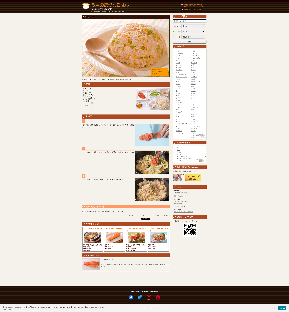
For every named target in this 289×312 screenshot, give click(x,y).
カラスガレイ (180, 65)
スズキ (193, 98)
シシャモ (194, 128)
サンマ (193, 112)
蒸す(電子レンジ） (183, 156)
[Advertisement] (122, 279)
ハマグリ (179, 81)
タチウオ (194, 76)
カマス (193, 60)
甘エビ (193, 88)
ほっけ (178, 51)
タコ (192, 100)
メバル (178, 84)
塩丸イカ (194, 114)
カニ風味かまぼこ (181, 74)
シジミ (178, 98)
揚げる (179, 152)
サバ (177, 95)
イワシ (193, 123)
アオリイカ (194, 107)
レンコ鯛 (194, 63)
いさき (178, 63)
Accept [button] (282, 308)
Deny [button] (274, 308)
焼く (178, 150)
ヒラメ (178, 119)
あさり (178, 88)
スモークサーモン (181, 76)
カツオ (193, 72)
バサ (192, 67)
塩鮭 (192, 95)
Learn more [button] (7, 309)
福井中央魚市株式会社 (181, 192)
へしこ (178, 135)
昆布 (177, 128)
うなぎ (193, 91)
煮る (178, 147)
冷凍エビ (179, 86)
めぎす (178, 121)
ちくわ (193, 51)
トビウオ (179, 102)
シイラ (178, 114)
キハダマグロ (195, 126)
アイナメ (179, 55)
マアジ (178, 105)
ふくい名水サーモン (108, 259)
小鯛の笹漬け (180, 53)
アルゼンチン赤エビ (182, 123)
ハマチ (193, 102)
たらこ (178, 58)
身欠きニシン (195, 81)
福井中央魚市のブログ (181, 196)
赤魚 (192, 86)
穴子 (192, 65)
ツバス (178, 79)
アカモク (194, 55)
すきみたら (194, 116)
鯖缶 (177, 72)
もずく (193, 105)
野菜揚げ (179, 67)
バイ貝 (193, 79)
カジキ (178, 93)
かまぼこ (179, 60)
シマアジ (179, 131)
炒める (179, 154)
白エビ (178, 116)
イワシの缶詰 (195, 58)
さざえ (193, 93)
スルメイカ (179, 100)
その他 (179, 160)
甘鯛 (192, 109)
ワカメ (178, 107)
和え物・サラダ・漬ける (185, 158)
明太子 (193, 84)
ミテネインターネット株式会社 (183, 212)
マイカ (193, 119)
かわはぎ (179, 112)
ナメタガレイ (180, 133)
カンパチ (179, 126)
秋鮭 (177, 109)
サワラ (193, 74)
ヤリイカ (194, 121)
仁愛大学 (176, 201)
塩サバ (193, 69)
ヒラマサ (179, 69)
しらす (193, 131)
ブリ (192, 133)
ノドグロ (194, 53)
